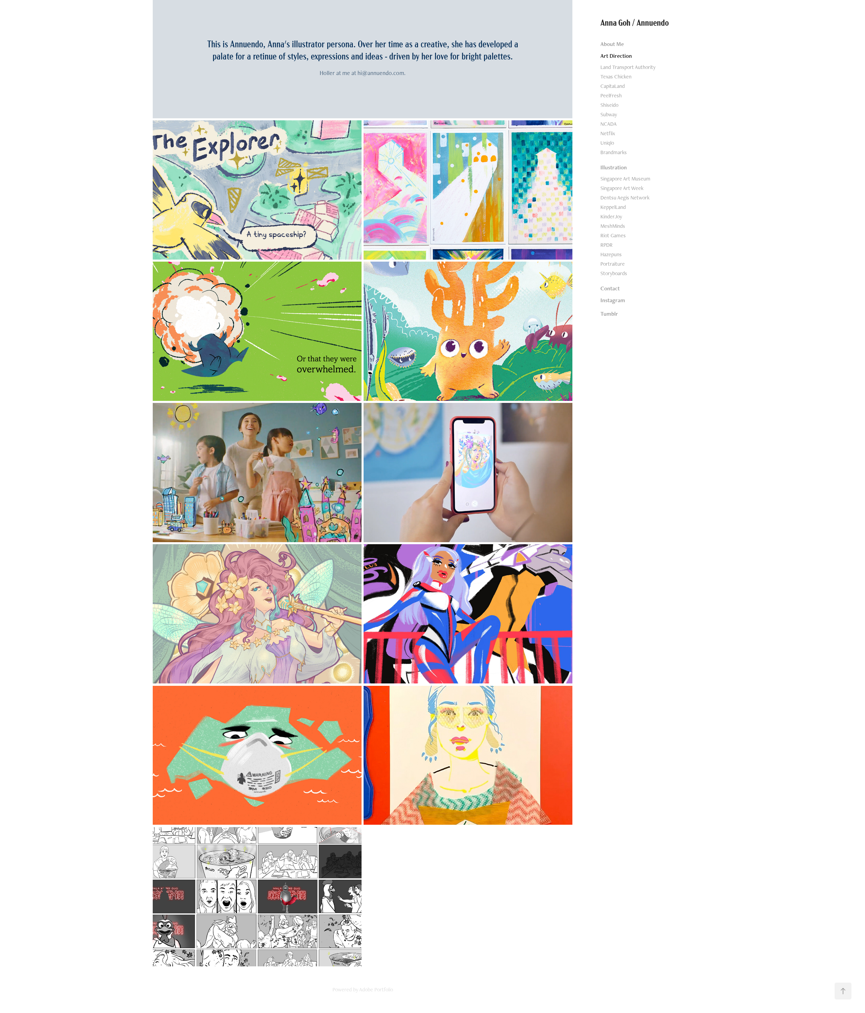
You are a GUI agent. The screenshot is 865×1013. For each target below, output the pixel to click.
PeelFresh (611, 95)
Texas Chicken (616, 76)
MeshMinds (612, 226)
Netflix (607, 133)
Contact (610, 288)
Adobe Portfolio (376, 989)
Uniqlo (607, 142)
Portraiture (612, 263)
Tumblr (609, 313)
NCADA (608, 123)
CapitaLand (612, 86)
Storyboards (613, 273)
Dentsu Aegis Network (624, 197)
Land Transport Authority (628, 67)
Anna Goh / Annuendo (634, 22)
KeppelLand (613, 207)
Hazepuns (611, 254)
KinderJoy (611, 216)
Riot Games (613, 235)
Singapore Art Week (621, 188)
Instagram (612, 300)
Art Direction (616, 55)
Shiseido (609, 104)
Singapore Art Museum (625, 178)
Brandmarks (613, 152)
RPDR (606, 244)
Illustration (613, 167)
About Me (612, 44)
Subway (608, 114)
